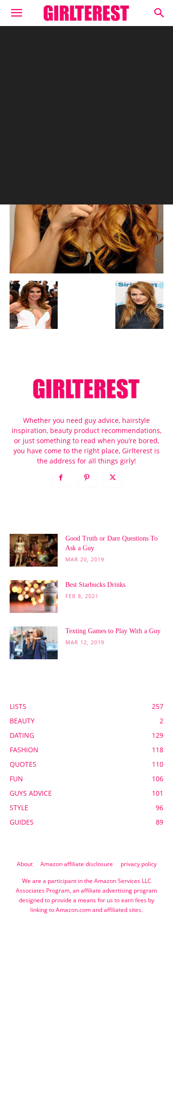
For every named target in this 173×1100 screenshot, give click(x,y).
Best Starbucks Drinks (95, 584)
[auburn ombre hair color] (86, 271)
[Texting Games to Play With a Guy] (34, 643)
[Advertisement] (86, 117)
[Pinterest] (86, 478)
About (25, 864)
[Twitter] (112, 478)
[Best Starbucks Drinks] (34, 596)
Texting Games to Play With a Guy (113, 631)
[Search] (159, 13)
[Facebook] (60, 478)
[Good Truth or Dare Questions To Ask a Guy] (34, 550)
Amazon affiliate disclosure (76, 864)
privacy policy (139, 864)
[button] (16, 13)
